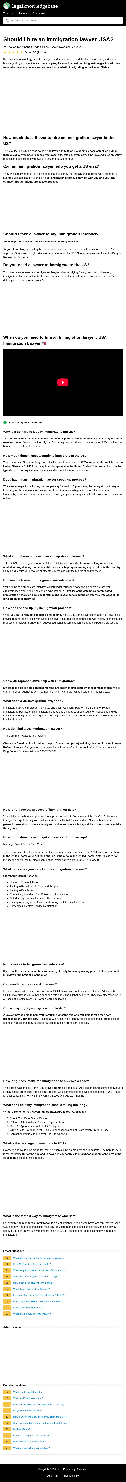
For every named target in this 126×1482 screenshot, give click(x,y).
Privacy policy (71, 1475)
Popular (23, 13)
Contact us (39, 13)
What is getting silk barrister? (28, 1392)
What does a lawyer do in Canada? (31, 1289)
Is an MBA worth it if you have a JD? (32, 1264)
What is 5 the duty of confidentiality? (32, 1313)
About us (52, 1475)
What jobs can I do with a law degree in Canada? (38, 1258)
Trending (8, 13)
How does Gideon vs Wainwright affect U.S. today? (39, 1404)
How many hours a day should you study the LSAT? (40, 1416)
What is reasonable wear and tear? (31, 1448)
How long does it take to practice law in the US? (38, 1301)
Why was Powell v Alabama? (28, 1398)
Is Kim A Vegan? (21, 1429)
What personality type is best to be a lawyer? (36, 1276)
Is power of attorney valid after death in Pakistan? (39, 1295)
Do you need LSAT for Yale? (28, 1410)
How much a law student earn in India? (33, 1282)
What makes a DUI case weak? (29, 1441)
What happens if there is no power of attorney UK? (39, 1270)
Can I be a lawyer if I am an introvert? (32, 1435)
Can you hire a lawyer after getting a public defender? (41, 1423)
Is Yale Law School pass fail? (28, 1307)
